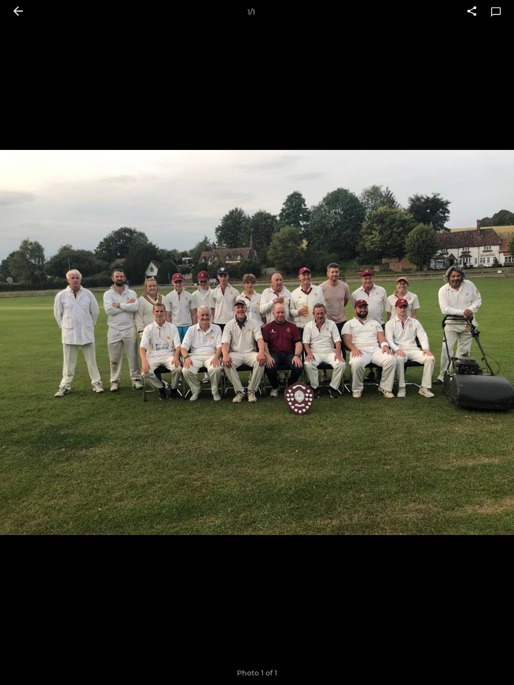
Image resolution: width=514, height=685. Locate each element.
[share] (472, 12)
